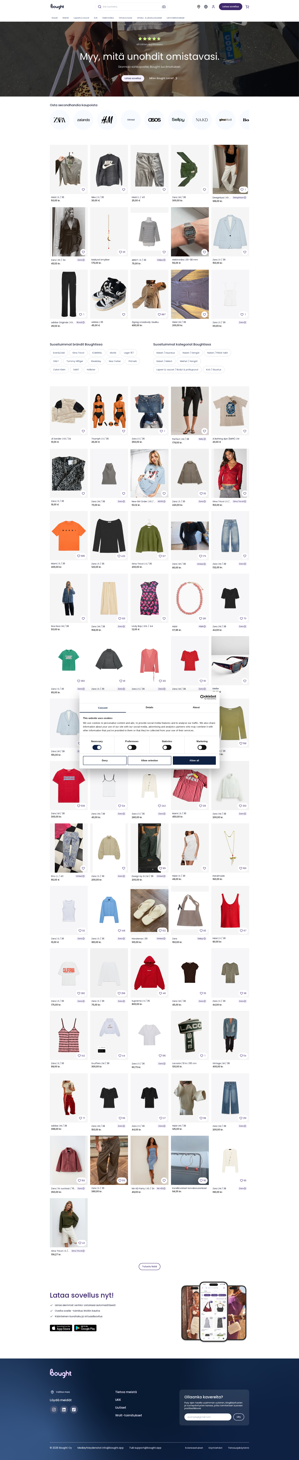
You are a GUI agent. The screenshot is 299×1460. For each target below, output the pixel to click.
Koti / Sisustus (213, 369)
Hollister (91, 369)
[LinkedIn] (64, 1410)
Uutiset (120, 1407)
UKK (118, 1400)
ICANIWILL (97, 352)
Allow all (194, 760)
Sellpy (160, 260)
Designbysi (238, 197)
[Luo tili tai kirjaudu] (213, 7)
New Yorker (115, 361)
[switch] (132, 747)
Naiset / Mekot (164, 361)
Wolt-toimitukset (128, 1415)
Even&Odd (59, 352)
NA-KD (160, 1188)
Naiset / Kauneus (166, 352)
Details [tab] (149, 707)
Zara (80, 260)
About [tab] (196, 707)
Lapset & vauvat (81, 18)
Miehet (66, 18)
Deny (104, 760)
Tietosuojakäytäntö (238, 1447)
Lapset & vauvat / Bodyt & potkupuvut (177, 369)
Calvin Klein (59, 369)
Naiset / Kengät (191, 352)
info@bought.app (113, 1448)
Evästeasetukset (194, 1447)
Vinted (200, 564)
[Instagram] (54, 1410)
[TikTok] (74, 1410)
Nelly (201, 439)
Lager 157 (129, 352)
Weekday (96, 361)
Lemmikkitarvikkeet (175, 18)
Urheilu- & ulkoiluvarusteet (149, 18)
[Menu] (206, 7)
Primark (133, 361)
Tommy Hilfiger (74, 361)
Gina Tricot (238, 501)
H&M (201, 626)
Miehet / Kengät (189, 361)
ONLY (56, 361)
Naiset (55, 18)
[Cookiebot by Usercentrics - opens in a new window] (202, 697)
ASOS (160, 501)
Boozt (79, 322)
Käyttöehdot (215, 1447)
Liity (239, 1416)
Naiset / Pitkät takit (217, 352)
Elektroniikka (108, 18)
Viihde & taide (125, 18)
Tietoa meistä (126, 1392)
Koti (95, 18)
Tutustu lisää (149, 1266)
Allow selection (149, 760)
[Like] (83, 190)
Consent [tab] (102, 707)
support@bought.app (148, 1448)
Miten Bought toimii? (161, 78)
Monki (113, 352)
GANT (76, 369)
